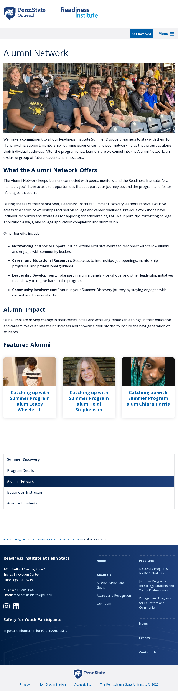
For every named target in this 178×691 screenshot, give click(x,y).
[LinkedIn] (16, 606)
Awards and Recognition (114, 595)
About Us (104, 575)
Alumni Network (20, 481)
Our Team (104, 603)
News (143, 623)
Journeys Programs (156, 585)
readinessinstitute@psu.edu (33, 595)
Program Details (20, 470)
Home (7, 539)
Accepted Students (22, 503)
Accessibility (82, 684)
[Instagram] (6, 606)
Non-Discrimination (52, 684)
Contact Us (148, 652)
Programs (21, 539)
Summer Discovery (23, 459)
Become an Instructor (25, 492)
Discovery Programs (43, 539)
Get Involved (141, 34)
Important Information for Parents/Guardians (35, 631)
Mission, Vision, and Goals (111, 585)
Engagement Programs (155, 602)
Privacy (25, 684)
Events (144, 638)
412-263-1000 (25, 590)
